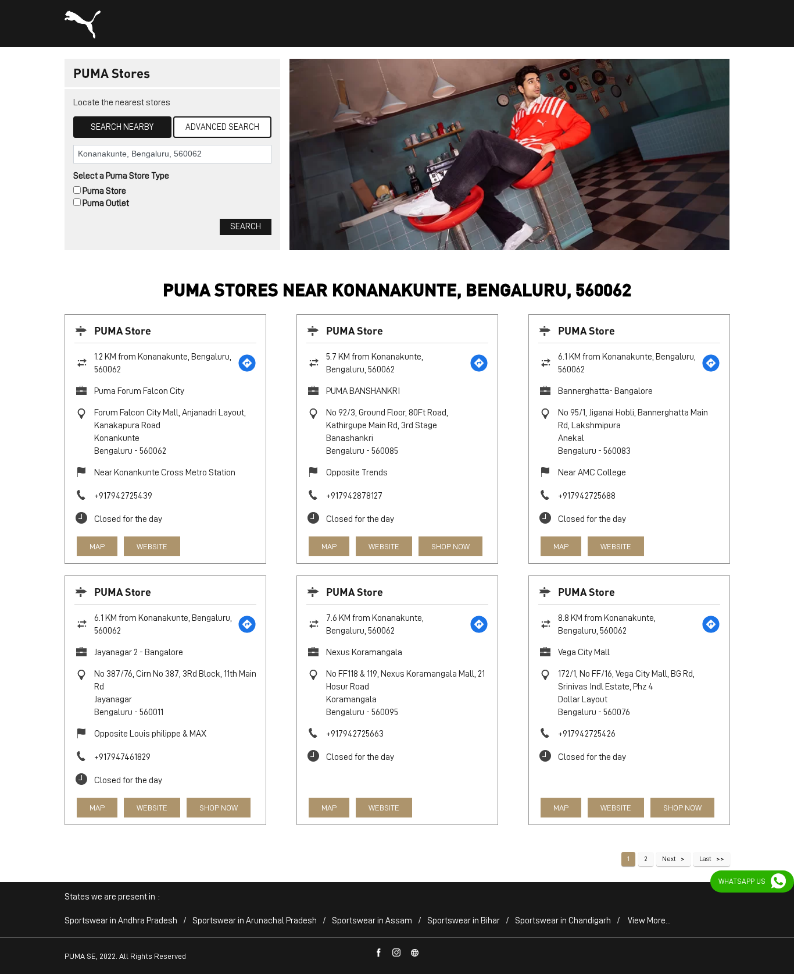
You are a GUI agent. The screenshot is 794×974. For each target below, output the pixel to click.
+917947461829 (122, 757)
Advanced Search (222, 127)
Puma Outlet (106, 203)
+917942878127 (354, 495)
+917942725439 (123, 495)
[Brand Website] (415, 953)
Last (705, 858)
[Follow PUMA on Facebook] (379, 953)
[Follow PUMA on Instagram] (397, 953)
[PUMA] (83, 24)
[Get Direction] (247, 363)
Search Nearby (122, 127)
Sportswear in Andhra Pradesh (121, 920)
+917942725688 (587, 495)
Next (669, 858)
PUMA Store (122, 330)
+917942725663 (355, 733)
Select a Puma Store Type (121, 175)
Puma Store (104, 190)
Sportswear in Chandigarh (563, 920)
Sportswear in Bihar (463, 920)
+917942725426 (587, 733)
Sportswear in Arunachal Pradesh (254, 920)
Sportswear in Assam (372, 920)
